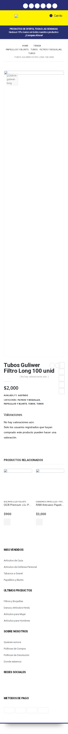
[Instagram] (31, 5)
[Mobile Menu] (11, 18)
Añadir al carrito (7, 522)
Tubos (31, 404)
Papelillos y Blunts (15, 404)
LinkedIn (62, 378)
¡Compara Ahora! (34, 35)
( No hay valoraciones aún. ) (34, 376)
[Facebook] (25, 5)
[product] (18, 483)
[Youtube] (54, 5)
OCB (5, 502)
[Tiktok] (48, 5)
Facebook (62, 365)
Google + (62, 385)
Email (62, 391)
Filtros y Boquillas (29, 400)
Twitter (62, 372)
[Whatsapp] (37, 5)
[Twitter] (43, 5)
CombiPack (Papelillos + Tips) (49, 502)
